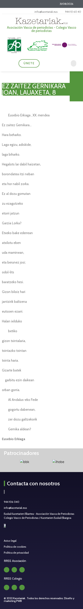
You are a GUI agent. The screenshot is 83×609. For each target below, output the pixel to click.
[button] (73, 63)
